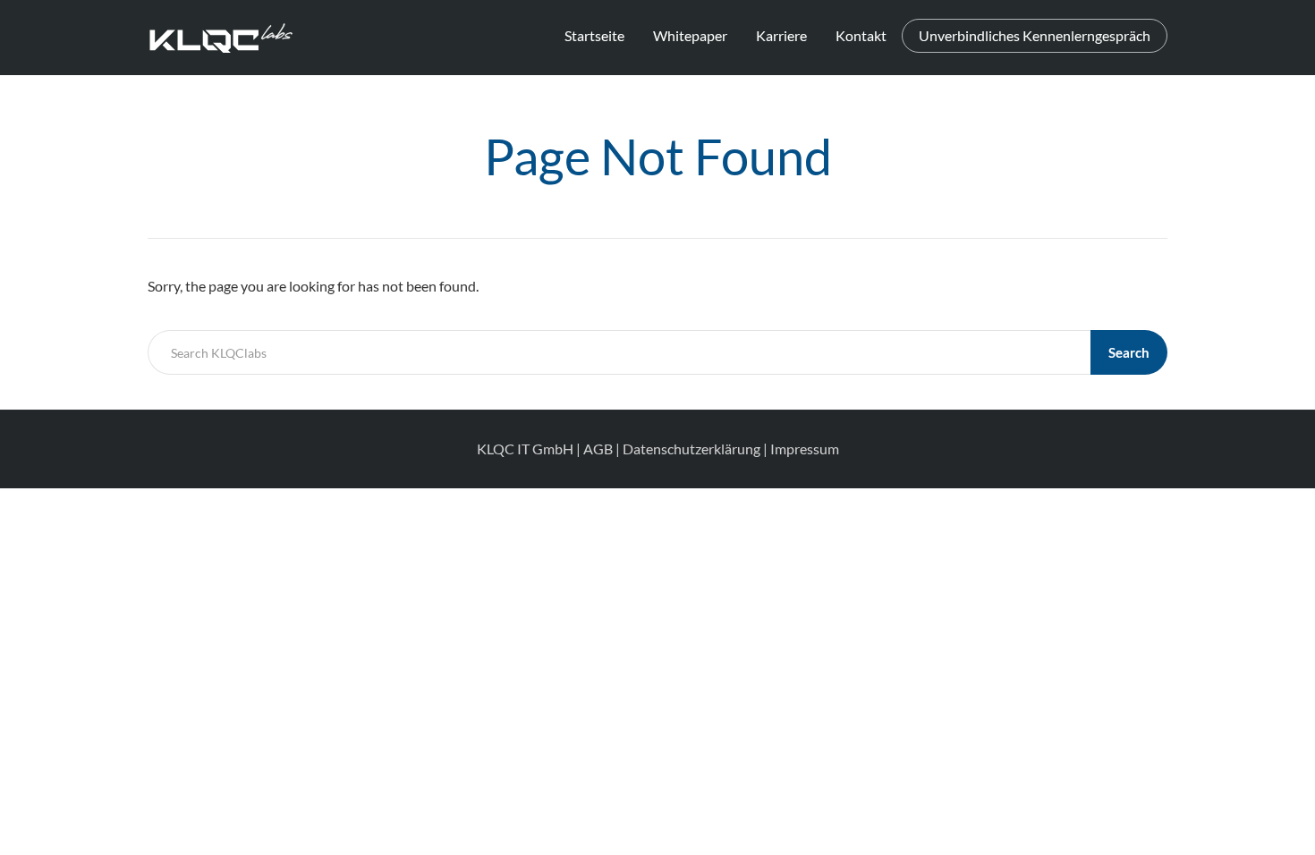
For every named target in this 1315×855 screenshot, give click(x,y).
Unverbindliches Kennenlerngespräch (1034, 35)
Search (1129, 352)
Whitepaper (690, 35)
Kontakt (861, 35)
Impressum (804, 448)
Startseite (594, 35)
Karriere (781, 35)
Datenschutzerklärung (691, 448)
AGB (598, 448)
